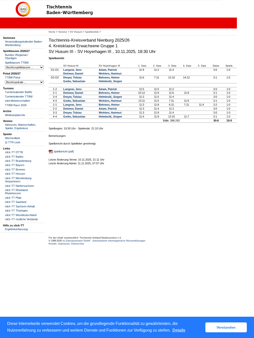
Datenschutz (77, 243)
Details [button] (178, 330)
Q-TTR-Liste (12, 142)
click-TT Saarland (15, 201)
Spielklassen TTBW (17, 62)
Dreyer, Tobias (72, 77)
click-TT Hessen (15, 173)
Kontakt (53, 243)
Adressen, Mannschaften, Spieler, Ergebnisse (20, 126)
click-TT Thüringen (16, 210)
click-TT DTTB (14, 152)
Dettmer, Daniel (73, 73)
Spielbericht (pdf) (64, 151)
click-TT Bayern (14, 165)
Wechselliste (12, 138)
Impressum (64, 243)
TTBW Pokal (12, 77)
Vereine (62, 31)
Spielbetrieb (92, 31)
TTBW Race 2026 (16, 105)
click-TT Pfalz (13, 197)
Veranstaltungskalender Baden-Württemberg (24, 43)
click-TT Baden (14, 156)
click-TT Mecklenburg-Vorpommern (18, 180)
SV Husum (76, 31)
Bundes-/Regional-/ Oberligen (16, 56)
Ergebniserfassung (16, 229)
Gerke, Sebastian (74, 81)
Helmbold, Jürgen (110, 81)
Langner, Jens (72, 69)
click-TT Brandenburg (18, 160)
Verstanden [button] (226, 327)
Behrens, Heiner (109, 77)
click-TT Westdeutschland (20, 215)
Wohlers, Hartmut (110, 73)
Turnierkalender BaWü (18, 92)
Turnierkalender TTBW (18, 96)
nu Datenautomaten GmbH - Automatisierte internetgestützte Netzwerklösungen (104, 241)
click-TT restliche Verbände (21, 219)
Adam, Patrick (108, 69)
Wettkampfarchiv (15, 115)
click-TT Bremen (15, 169)
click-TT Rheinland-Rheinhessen (17, 192)
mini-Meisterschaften (17, 100)
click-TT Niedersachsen (19, 185)
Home (52, 31)
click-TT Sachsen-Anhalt (20, 206)
